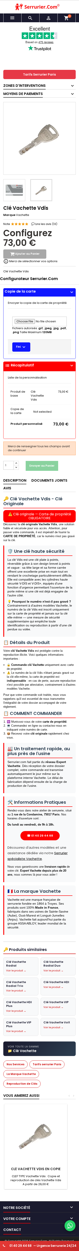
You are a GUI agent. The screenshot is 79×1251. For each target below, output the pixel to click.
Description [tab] (14, 480)
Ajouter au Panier (27, 254)
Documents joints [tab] (49, 480)
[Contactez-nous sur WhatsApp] (70, 1225)
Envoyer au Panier (41, 466)
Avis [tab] (7, 488)
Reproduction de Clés (22, 1084)
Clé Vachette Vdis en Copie (36, 1169)
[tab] (39, 292)
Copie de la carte (39, 291)
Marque (9, 215)
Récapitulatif (39, 365)
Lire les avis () (46, 224)
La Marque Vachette (21, 1074)
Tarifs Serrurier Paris (39, 74)
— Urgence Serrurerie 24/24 (42, 1246)
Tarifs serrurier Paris (47, 1064)
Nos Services (15, 1064)
